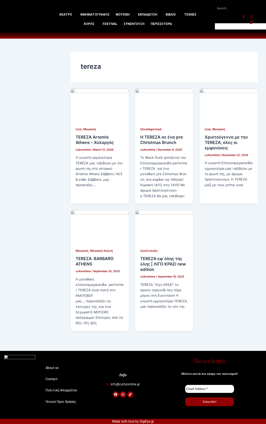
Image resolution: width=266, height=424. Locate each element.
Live (78, 129)
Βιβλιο (171, 14)
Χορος (89, 24)
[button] (66, 14)
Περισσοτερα (161, 24)
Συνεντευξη (134, 24)
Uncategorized (150, 129)
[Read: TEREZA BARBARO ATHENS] (100, 226)
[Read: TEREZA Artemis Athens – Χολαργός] (100, 105)
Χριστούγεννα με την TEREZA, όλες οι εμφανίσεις (226, 142)
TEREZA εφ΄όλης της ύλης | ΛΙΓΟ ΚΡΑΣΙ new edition (163, 264)
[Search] (222, 17)
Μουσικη (123, 14)
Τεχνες (190, 14)
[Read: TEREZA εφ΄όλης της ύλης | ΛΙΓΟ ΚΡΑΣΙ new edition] (164, 226)
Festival (110, 24)
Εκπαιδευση (147, 14)
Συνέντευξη (149, 250)
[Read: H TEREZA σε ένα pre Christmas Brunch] (164, 105)
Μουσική (89, 129)
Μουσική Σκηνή (101, 250)
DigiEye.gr (147, 421)
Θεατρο (65, 14)
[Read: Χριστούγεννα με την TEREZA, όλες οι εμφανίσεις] (229, 105)
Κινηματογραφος (95, 14)
